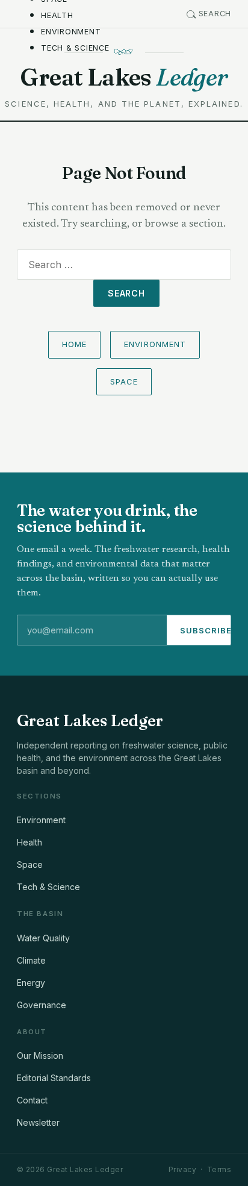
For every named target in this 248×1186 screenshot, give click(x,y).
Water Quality (43, 938)
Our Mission (40, 1055)
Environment (71, 31)
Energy (31, 982)
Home (74, 344)
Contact (32, 1100)
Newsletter (38, 1122)
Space (124, 381)
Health (57, 15)
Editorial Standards (54, 1078)
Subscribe (206, 630)
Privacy (182, 1169)
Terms (219, 1169)
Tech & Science (75, 47)
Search (215, 13)
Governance (41, 1005)
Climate (31, 960)
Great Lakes (124, 77)
